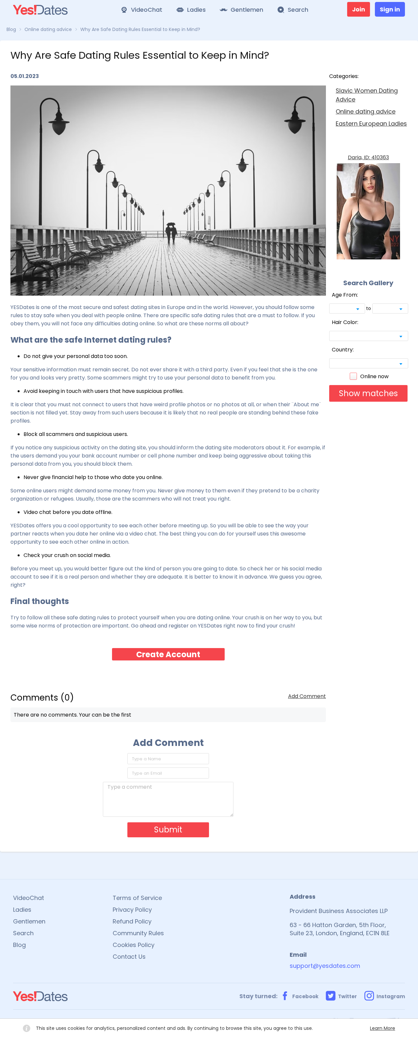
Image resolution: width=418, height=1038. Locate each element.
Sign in (390, 9)
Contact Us (129, 957)
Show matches (368, 393)
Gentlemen (29, 921)
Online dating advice (365, 111)
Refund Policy (132, 921)
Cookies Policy (133, 945)
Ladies (22, 910)
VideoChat (28, 898)
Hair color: (345, 322)
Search (23, 933)
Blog (19, 945)
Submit (168, 829)
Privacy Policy (132, 910)
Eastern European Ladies (371, 123)
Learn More (382, 1028)
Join (358, 9)
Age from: (345, 295)
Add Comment (307, 696)
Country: (343, 349)
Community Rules (138, 933)
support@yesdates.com (325, 966)
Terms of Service (137, 898)
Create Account (168, 654)
